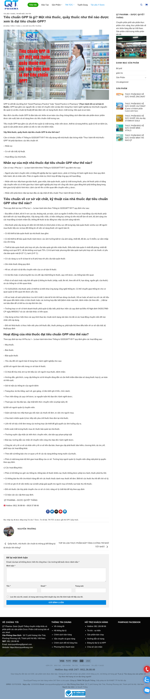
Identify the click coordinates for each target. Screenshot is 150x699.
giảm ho (119, 73)
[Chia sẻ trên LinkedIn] (65, 512)
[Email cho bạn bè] (56, 512)
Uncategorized (122, 82)
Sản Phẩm (56, 5)
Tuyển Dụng (82, 5)
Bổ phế (119, 68)
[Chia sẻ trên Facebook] (48, 512)
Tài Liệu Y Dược (98, 5)
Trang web (79, 586)
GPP (67, 520)
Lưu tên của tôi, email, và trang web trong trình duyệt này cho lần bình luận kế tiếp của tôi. (46, 597)
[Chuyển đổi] (145, 77)
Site (9, 674)
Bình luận (10, 566)
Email (43, 586)
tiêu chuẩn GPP (38, 132)
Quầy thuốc (74, 520)
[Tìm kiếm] (141, 4)
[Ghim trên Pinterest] (60, 512)
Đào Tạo (45, 5)
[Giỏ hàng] (146, 4)
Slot (6, 674)
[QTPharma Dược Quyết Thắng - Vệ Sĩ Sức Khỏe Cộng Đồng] (13, 5)
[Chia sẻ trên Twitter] (52, 512)
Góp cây (33, 5)
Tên (8, 586)
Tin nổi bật (20, 13)
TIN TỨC (69, 5)
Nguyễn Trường (35, 26)
